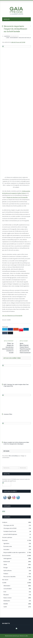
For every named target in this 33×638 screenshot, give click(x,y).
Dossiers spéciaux (7, 537)
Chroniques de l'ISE (9, 525)
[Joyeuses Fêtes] (16, 403)
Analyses (4, 522)
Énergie (6, 567)
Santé (5, 606)
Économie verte (8, 546)
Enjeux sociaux (8, 597)
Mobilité (6, 604)
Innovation (6, 549)
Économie (4, 540)
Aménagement (7, 558)
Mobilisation (7, 600)
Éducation (6, 594)
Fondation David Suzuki (10, 531)
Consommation (8, 588)
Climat (7, 37)
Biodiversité (7, 561)
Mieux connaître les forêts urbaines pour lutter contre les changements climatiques (16, 443)
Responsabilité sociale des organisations (15, 552)
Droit (5, 591)
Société (4, 582)
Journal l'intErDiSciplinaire (10, 534)
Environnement (14, 37)
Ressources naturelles (25, 37)
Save (22, 329)
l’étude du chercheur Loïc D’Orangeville (17, 197)
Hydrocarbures (8, 570)
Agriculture (6, 543)
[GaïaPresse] (17, 10)
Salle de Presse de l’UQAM (18, 42)
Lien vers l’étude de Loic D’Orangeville (12, 315)
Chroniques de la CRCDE (10, 528)
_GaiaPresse (7, 36)
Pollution (6, 573)
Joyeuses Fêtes (7, 414)
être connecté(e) (13, 456)
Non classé (5, 579)
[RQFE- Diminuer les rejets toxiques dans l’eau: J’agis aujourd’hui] (16, 373)
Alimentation (7, 585)
